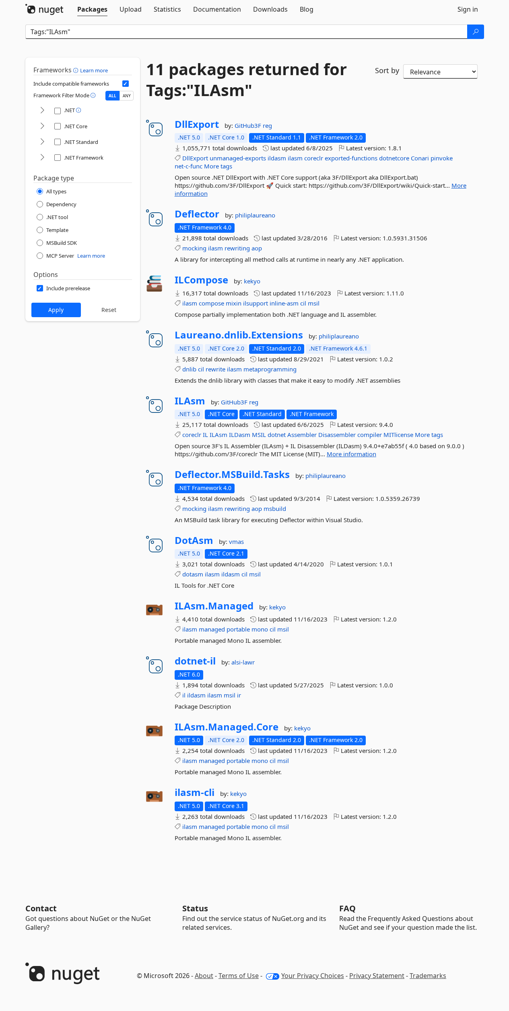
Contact (41, 908)
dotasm (192, 574)
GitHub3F (249, 125)
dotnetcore (394, 158)
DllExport (197, 124)
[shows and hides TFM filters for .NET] (42, 111)
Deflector (197, 213)
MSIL (259, 435)
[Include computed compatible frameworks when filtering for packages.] (125, 83)
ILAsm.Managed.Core (226, 726)
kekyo (252, 281)
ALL (112, 95)
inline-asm (284, 303)
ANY (127, 95)
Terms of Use (238, 975)
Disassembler (337, 435)
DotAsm (194, 540)
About (204, 975)
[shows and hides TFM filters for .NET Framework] (42, 158)
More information (351, 454)
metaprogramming (270, 369)
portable (238, 629)
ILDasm (239, 435)
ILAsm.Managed (214, 605)
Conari (420, 158)
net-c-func (188, 166)
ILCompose (201, 279)
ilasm (295, 158)
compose (211, 303)
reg (267, 125)
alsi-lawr (243, 662)
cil (303, 303)
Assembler (302, 435)
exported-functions (351, 158)
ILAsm (190, 400)
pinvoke (442, 158)
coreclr (313, 158)
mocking (194, 248)
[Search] (475, 32)
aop (256, 248)
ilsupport (255, 303)
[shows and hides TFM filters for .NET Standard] (42, 142)
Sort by (387, 70)
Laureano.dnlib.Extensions (239, 334)
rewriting (237, 248)
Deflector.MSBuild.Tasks (232, 474)
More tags (218, 166)
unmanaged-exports (238, 158)
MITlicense (398, 435)
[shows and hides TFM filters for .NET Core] (42, 126)
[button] (76, 70)
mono (259, 629)
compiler (369, 435)
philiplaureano (255, 215)
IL (205, 435)
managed (212, 629)
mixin (233, 303)
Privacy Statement (376, 975)
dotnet (277, 435)
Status (195, 908)
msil (313, 303)
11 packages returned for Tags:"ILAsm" (246, 79)
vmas (236, 541)
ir (239, 695)
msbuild (275, 508)
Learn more (94, 70)
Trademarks (428, 975)
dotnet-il (195, 660)
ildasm (277, 158)
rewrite (215, 369)
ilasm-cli (194, 792)
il (183, 695)
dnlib (189, 369)
